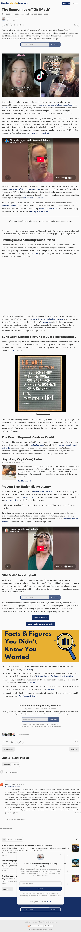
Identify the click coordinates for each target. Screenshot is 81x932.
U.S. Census (27, 669)
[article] (40, 850)
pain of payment (37, 445)
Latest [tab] (9, 839)
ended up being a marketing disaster (46, 319)
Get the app (49, 926)
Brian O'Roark (10, 784)
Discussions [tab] (18, 839)
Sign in (75, 3)
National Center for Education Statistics (54, 676)
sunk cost (11, 350)
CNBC (33, 683)
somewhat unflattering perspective (24, 189)
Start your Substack (36, 926)
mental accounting (40, 133)
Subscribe (66, 3)
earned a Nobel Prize (48, 208)
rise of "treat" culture (42, 491)
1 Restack (26, 734)
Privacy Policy (56, 896)
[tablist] (11, 765)
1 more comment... (6, 829)
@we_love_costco (43, 414)
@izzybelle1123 (12, 500)
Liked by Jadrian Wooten (14, 786)
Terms (45, 922)
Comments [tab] (6, 765)
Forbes (51, 689)
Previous (9, 749)
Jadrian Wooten (12, 18)
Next (73, 749)
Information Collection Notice (40, 896)
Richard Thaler (9, 205)
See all (6, 889)
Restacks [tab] (16, 765)
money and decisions (39, 211)
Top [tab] (4, 839)
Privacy (40, 922)
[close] (60, 854)
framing (34, 253)
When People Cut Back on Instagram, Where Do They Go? (27, 845)
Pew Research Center (28, 696)
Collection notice (53, 922)
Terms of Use (51, 893)
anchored (46, 322)
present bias (28, 497)
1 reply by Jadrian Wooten (16, 819)
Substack (32, 930)
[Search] (77, 839)
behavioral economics (33, 198)
